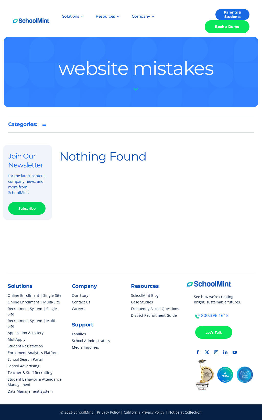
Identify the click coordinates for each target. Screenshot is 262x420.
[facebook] (198, 352)
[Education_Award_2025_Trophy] (204, 361)
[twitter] (207, 352)
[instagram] (216, 352)
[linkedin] (225, 352)
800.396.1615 (215, 315)
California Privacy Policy (144, 412)
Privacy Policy (108, 412)
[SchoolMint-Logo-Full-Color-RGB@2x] (210, 278)
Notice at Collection (185, 412)
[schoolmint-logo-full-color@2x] (31, 17)
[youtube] (235, 352)
